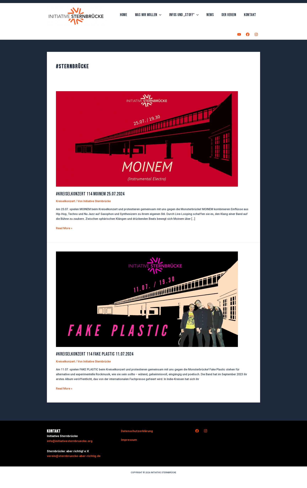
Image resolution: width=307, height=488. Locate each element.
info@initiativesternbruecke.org (69, 441)
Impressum (129, 440)
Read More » (64, 228)
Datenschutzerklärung (137, 431)
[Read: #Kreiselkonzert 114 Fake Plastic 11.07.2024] (147, 299)
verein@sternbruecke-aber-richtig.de (74, 456)
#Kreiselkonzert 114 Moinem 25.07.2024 (90, 194)
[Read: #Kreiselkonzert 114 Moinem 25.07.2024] (147, 138)
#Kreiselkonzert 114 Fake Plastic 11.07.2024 (94, 354)
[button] (159, 15)
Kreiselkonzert (65, 201)
